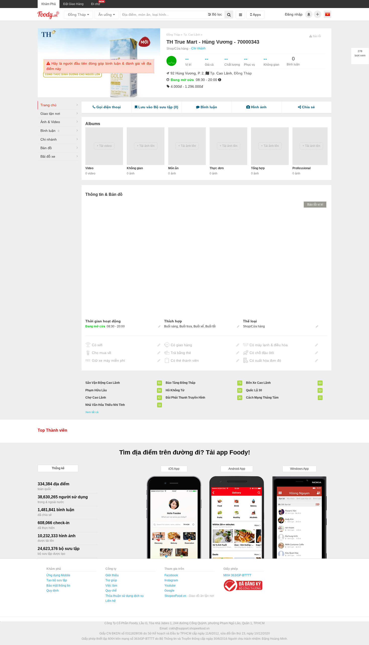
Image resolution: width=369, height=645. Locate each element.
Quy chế (111, 590)
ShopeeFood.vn (175, 596)
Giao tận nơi (50, 114)
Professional (301, 168)
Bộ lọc (216, 14)
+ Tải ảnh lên (146, 146)
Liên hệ (110, 601)
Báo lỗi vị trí (315, 204)
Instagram (171, 580)
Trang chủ (48, 105)
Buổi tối (210, 326)
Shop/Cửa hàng (177, 48)
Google (169, 590)
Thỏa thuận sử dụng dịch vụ (124, 596)
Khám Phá (48, 4)
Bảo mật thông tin (58, 585)
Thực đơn (217, 168)
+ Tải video (104, 146)
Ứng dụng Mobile (58, 575)
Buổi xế (199, 326)
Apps (256, 15)
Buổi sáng (171, 326)
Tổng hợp (258, 168)
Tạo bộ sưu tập (56, 580)
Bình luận (49, 131)
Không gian (135, 168)
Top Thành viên (52, 430)
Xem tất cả (91, 412)
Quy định (52, 590)
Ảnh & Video (50, 122)
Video (89, 168)
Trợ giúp (111, 580)
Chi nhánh (198, 48)
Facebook (171, 575)
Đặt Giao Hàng (73, 4)
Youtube (170, 585)
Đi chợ (95, 4)
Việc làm (111, 585)
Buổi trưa (185, 326)
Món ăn (173, 168)
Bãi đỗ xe (47, 156)
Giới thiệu (112, 575)
